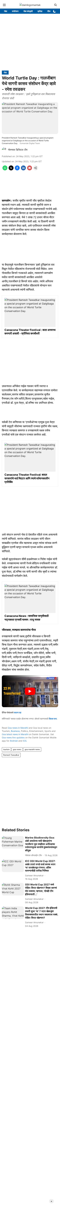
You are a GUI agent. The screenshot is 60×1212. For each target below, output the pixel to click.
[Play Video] (30, 691)
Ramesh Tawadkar (11, 755)
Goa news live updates (13, 737)
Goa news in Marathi (18, 727)
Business (15, 731)
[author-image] (4, 149)
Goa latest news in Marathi (15, 734)
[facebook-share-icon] (17, 169)
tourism (6, 749)
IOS (24, 740)
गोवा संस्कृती (28, 11)
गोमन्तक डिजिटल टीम (17, 149)
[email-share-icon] (29, 169)
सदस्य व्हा (17, 712)
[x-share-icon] (11, 169)
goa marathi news (32, 749)
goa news (17, 749)
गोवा (5, 11)
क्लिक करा (53, 718)
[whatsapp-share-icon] (4, 169)
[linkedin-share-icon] (23, 169)
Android (14, 740)
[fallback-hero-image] (13, 842)
